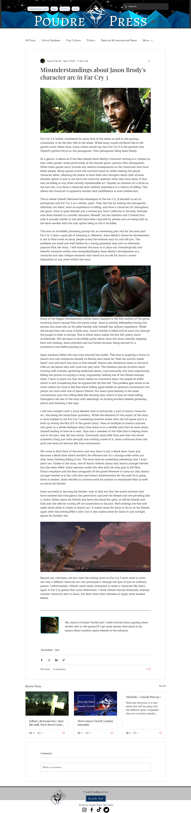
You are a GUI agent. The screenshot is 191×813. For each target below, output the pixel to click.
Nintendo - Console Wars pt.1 (143, 697)
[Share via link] (63, 660)
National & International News (119, 40)
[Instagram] (84, 810)
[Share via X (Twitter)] (49, 660)
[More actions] (149, 61)
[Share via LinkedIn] (56, 660)
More (146, 40)
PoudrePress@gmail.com (96, 792)
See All (162, 686)
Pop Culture (73, 40)
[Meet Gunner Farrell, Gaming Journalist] (95, 703)
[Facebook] (92, 810)
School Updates (50, 40)
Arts (57, 649)
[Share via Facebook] (41, 660)
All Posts (30, 40)
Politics (91, 40)
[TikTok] (99, 810)
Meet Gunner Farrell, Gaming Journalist (95, 722)
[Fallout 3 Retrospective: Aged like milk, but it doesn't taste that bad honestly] (47, 703)
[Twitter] (106, 810)
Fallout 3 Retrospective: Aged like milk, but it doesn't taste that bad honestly (46, 722)
